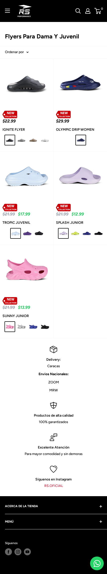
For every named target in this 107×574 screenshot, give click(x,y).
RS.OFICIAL (53, 486)
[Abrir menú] (7, 11)
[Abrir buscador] (78, 11)
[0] (98, 11)
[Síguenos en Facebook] (8, 551)
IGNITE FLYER (13, 129)
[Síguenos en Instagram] (17, 551)
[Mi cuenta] (87, 11)
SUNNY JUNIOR (15, 316)
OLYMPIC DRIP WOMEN (75, 129)
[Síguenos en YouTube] (27, 551)
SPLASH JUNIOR (69, 223)
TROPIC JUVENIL (16, 223)
